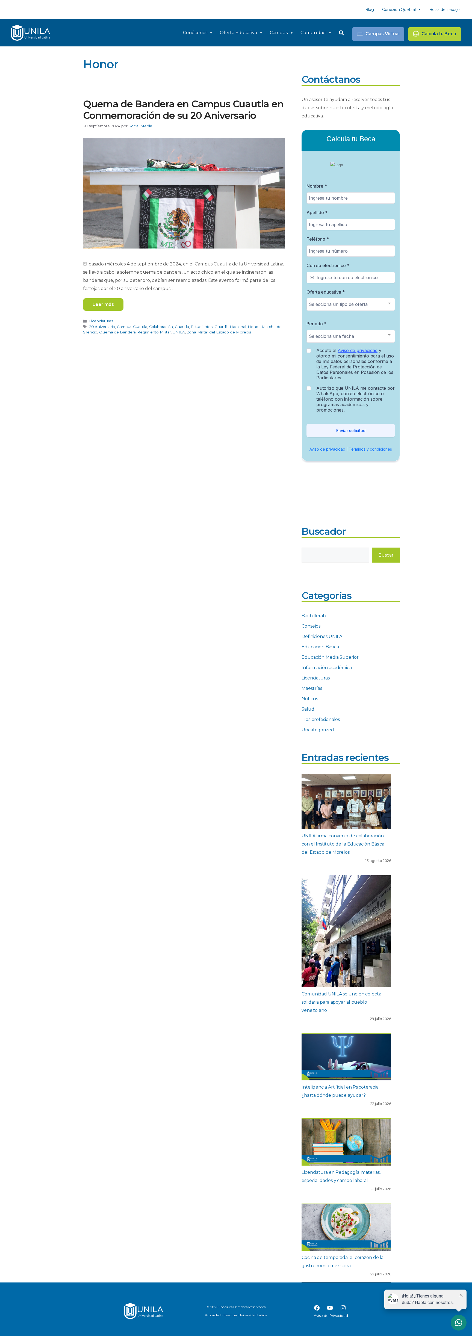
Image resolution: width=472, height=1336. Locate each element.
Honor (254, 326)
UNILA (179, 332)
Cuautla (182, 326)
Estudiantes (202, 326)
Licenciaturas (101, 321)
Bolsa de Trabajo (444, 9)
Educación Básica (320, 646)
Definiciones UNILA (322, 636)
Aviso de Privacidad (331, 1315)
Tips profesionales (321, 719)
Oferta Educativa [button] (238, 32)
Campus (279, 32)
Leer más (103, 304)
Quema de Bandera (117, 332)
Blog (369, 9)
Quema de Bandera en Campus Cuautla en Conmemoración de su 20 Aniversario (183, 109)
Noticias (310, 698)
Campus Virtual (382, 33)
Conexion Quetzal (398, 9)
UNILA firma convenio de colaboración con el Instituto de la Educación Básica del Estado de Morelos (343, 844)
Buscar (385, 555)
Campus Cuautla (132, 326)
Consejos (311, 626)
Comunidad (313, 32)
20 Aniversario (102, 326)
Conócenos (195, 32)
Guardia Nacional (230, 326)
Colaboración (161, 326)
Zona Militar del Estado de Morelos (219, 332)
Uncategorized (318, 729)
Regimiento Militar (154, 332)
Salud (308, 709)
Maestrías (312, 688)
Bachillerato (315, 615)
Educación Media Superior (330, 657)
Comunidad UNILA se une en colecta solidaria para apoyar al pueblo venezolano (341, 1002)
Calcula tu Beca (438, 33)
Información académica (327, 667)
